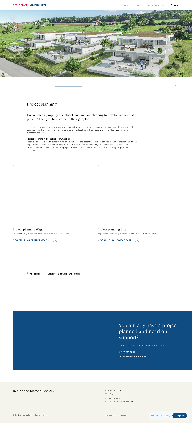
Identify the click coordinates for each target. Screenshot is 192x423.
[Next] (173, 86)
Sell (137, 5)
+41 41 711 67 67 (127, 352)
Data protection (110, 415)
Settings (168, 415)
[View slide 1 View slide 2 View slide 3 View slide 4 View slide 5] (96, 43)
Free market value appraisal (154, 5)
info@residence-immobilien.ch (134, 356)
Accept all (180, 415)
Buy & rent (128, 5)
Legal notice (122, 415)
